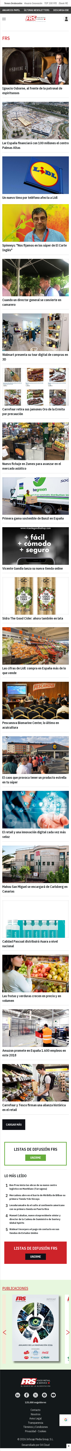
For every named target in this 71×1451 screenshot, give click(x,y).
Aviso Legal (35, 1418)
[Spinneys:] (35, 223)
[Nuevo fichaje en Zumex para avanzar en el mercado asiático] (35, 441)
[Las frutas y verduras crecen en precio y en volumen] (35, 973)
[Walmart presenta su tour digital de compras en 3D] (35, 332)
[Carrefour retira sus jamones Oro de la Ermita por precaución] (35, 387)
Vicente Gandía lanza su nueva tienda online (32, 568)
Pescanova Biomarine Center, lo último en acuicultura (30, 725)
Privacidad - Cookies (35, 1431)
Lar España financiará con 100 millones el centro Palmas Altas (35, 145)
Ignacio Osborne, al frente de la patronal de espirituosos (32, 90)
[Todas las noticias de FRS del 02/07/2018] (35, 19)
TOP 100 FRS (50, 3)
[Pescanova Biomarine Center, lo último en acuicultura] (35, 700)
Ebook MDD (64, 3)
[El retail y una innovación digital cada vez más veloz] (35, 809)
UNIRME (35, 1158)
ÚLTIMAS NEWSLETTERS (36, 10)
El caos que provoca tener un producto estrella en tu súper (34, 779)
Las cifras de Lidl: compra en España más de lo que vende (34, 670)
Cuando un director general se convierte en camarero (31, 302)
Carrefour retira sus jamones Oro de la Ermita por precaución (33, 411)
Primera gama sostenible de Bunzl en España (33, 518)
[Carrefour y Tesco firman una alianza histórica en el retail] (35, 1083)
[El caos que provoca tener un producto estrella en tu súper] (35, 755)
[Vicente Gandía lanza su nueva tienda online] (35, 546)
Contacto (35, 1410)
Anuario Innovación (33, 3)
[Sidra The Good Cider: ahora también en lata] (35, 596)
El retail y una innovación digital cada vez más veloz (34, 834)
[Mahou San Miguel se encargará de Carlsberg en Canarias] (35, 864)
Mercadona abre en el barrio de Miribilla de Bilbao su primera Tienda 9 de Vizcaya (35, 1196)
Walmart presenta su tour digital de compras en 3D (35, 357)
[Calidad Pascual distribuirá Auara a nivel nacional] (35, 919)
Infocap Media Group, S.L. (39, 1439)
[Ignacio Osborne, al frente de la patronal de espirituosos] (35, 66)
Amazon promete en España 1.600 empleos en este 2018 (34, 1052)
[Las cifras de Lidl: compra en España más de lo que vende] (35, 646)
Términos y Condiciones (35, 1427)
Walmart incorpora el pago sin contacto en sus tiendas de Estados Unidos (32, 1230)
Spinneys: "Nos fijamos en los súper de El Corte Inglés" (34, 247)
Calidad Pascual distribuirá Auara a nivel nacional (30, 943)
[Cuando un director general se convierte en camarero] (35, 277)
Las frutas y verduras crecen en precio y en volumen (31, 998)
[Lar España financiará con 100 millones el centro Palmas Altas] (35, 120)
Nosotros (35, 1414)
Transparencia (35, 1422)
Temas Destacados (13, 3)
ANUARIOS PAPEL (11, 10)
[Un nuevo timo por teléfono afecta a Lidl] (35, 175)
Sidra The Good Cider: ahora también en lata (32, 618)
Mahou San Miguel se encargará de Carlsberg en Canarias (35, 889)
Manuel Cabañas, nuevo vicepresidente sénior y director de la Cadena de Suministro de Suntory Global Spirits (33, 1219)
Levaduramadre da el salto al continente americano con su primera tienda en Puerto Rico (35, 1206)
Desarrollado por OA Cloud (36, 1445)
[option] (35, 1328)
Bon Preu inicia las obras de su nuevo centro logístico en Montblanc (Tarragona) (31, 1186)
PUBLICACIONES (15, 1288)
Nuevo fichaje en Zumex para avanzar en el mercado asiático (31, 466)
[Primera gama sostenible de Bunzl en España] (35, 496)
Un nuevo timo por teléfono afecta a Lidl (29, 197)
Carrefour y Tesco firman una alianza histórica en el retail (34, 1107)
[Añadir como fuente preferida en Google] (65, 1420)
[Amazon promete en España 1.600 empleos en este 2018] (35, 1028)
